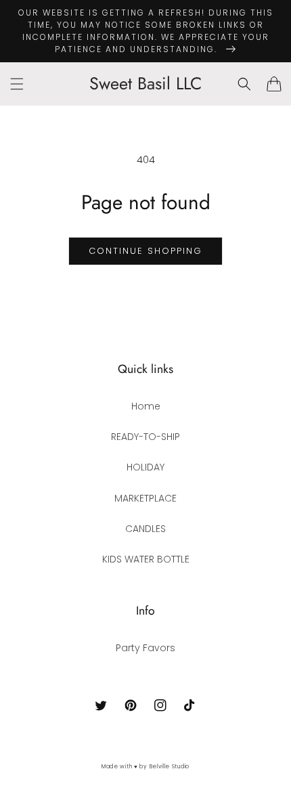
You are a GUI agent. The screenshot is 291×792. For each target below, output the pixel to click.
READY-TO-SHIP (145, 436)
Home (145, 406)
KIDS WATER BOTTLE (145, 559)
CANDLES (145, 528)
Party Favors (145, 648)
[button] (17, 84)
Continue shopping (145, 250)
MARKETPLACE (145, 498)
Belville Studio (170, 766)
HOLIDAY (145, 467)
